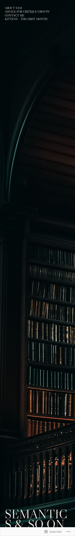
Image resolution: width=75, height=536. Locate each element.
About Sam (13, 7)
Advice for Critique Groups (27, 11)
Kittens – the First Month (26, 18)
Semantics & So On (36, 519)
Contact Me (14, 15)
